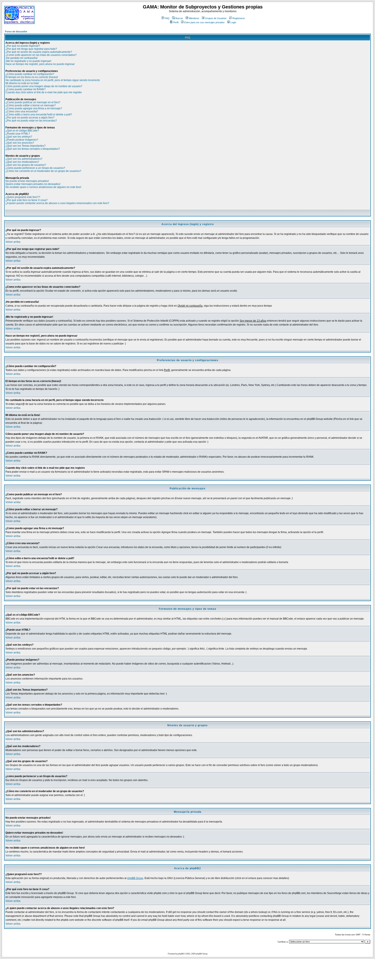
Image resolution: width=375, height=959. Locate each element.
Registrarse (238, 18)
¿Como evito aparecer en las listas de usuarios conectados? (41, 55)
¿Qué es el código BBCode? (22, 130)
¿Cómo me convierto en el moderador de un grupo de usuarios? (43, 171)
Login (233, 22)
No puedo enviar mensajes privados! (27, 181)
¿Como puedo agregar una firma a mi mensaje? (33, 108)
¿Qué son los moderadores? (22, 161)
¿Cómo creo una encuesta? (21, 111)
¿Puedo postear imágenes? (21, 139)
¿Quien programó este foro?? (22, 197)
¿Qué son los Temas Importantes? (25, 145)
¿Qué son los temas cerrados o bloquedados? (32, 148)
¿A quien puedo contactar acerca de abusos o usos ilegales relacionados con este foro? (57, 203)
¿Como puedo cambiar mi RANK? (25, 89)
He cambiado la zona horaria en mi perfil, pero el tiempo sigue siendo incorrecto (52, 80)
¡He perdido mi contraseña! (21, 58)
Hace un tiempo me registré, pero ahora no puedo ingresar (40, 64)
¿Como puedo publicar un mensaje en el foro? (32, 102)
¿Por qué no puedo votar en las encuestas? (31, 120)
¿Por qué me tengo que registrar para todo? (31, 48)
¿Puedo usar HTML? (17, 133)
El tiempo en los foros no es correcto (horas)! (31, 77)
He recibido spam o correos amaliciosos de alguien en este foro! (43, 187)
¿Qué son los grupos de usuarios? (25, 164)
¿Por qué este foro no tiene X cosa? (26, 200)
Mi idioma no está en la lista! (22, 83)
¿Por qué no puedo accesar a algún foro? (29, 117)
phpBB (181, 953)
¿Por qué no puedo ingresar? (22, 45)
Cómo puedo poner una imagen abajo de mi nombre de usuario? (43, 86)
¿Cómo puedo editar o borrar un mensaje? (30, 105)
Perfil (175, 22)
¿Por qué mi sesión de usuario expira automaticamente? (38, 51)
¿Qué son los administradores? (23, 158)
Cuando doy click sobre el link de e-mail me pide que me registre (43, 92)
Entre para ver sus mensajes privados (204, 22)
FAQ (167, 18)
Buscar (179, 18)
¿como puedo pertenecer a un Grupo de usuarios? (35, 168)
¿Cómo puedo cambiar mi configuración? (29, 74)
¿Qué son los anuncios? (19, 142)
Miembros (194, 18)
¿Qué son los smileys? (18, 136)
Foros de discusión (16, 31)
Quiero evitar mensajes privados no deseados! (32, 184)
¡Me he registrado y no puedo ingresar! (28, 61)
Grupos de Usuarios (216, 18)
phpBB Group (135, 878)
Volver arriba (12, 241)
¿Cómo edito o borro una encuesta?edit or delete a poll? (38, 114)
